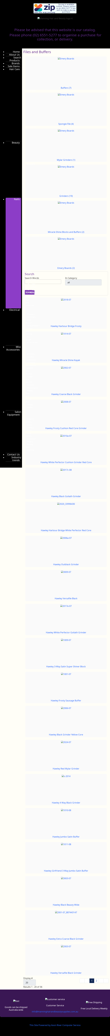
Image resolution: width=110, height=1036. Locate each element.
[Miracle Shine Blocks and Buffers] (66, 202)
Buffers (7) (66, 87)
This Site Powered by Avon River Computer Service (55, 1025)
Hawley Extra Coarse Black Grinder (66, 938)
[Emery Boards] (66, 238)
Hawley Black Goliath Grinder (66, 496)
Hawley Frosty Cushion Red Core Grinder (66, 428)
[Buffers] (66, 58)
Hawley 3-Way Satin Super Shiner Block (66, 666)
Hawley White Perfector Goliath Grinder (66, 632)
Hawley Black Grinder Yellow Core (66, 734)
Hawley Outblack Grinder (66, 564)
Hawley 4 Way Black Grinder (66, 802)
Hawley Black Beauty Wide (66, 904)
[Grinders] (66, 166)
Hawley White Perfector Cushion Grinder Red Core (66, 462)
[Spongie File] (66, 94)
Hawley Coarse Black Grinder (66, 394)
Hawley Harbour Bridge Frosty (66, 326)
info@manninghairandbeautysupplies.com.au (55, 1011)
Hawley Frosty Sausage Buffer (66, 700)
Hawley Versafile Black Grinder (66, 972)
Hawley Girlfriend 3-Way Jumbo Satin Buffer (66, 870)
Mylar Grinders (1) (66, 159)
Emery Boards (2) (66, 268)
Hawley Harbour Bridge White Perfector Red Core (66, 530)
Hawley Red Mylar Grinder (66, 768)
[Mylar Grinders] (66, 130)
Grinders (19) (66, 195)
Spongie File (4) (66, 123)
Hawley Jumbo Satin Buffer (66, 836)
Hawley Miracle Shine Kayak (66, 360)
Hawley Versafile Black (66, 598)
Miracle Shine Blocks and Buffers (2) (66, 232)
